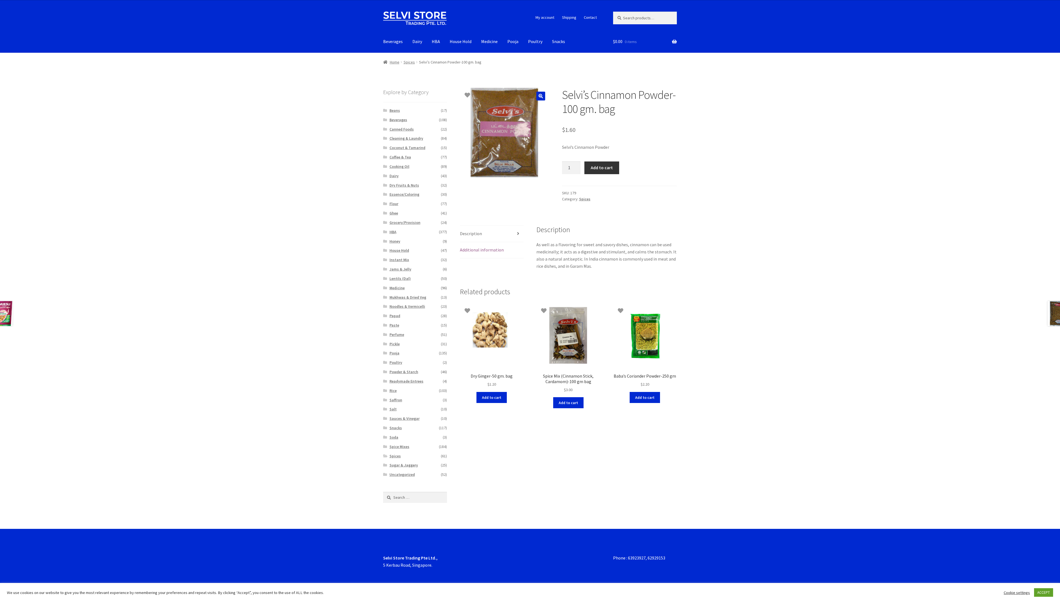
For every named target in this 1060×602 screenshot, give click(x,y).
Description (471, 233)
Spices (409, 62)
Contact (590, 17)
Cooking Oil (399, 166)
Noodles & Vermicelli (407, 306)
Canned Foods (401, 129)
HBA (436, 41)
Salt (393, 409)
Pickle (394, 343)
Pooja (512, 41)
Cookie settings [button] (1017, 592)
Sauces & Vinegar (404, 418)
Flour (393, 203)
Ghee (393, 213)
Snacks (558, 41)
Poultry (535, 41)
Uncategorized (402, 474)
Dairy (417, 41)
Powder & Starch (403, 371)
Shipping (569, 17)
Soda (393, 437)
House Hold (460, 41)
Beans (394, 110)
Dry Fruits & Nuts (404, 185)
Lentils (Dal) (400, 278)
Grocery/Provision (404, 222)
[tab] (492, 234)
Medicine (489, 41)
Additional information (482, 250)
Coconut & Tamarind (407, 147)
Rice (393, 390)
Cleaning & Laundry (406, 138)
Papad (394, 315)
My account (545, 17)
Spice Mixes (399, 446)
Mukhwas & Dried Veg (407, 297)
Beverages (393, 41)
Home (394, 62)
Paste (394, 325)
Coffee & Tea (400, 157)
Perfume (396, 334)
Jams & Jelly (400, 269)
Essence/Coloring (404, 194)
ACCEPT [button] (1043, 592)
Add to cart (602, 167)
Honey (394, 241)
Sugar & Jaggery (403, 465)
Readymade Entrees (406, 381)
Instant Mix (399, 259)
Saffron (395, 399)
